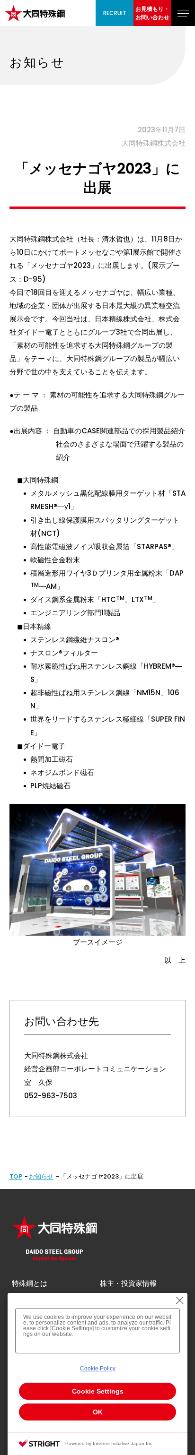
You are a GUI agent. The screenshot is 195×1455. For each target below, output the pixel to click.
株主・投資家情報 (128, 1283)
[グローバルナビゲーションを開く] (183, 13)
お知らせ (41, 1176)
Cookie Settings (98, 1391)
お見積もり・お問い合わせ (152, 13)
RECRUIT (114, 13)
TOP (15, 1176)
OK (98, 1412)
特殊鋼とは (29, 1283)
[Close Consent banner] (179, 1300)
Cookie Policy (97, 1368)
